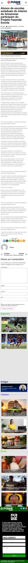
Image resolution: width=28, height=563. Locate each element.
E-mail (3, 291)
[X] (7, 241)
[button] (2, 3)
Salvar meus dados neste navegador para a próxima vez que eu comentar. (12, 305)
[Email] (15, 241)
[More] (24, 241)
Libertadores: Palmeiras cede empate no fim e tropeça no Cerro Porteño (14, 329)
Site (2, 297)
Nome (3, 285)
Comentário (4, 267)
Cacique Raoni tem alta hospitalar (14, 504)
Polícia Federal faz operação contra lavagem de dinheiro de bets (14, 488)
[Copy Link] (21, 241)
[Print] (18, 241)
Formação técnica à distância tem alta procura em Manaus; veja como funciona (14, 430)
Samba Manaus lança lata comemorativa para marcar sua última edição (14, 446)
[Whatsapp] (10, 241)
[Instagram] (12, 241)
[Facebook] (4, 241)
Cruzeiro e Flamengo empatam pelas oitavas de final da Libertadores (14, 346)
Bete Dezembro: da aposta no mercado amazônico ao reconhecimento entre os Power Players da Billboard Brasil (14, 471)
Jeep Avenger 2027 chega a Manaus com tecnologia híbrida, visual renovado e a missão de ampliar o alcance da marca (14, 414)
